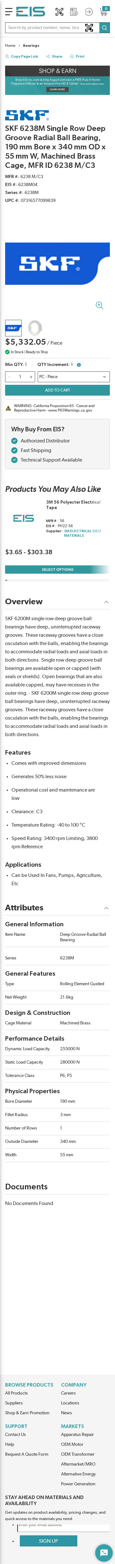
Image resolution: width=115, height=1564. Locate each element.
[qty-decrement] (9, 377)
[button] (57, 27)
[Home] (30, 11)
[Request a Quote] (74, 12)
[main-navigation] (8, 11)
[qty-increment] (31, 377)
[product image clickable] (13, 328)
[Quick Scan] (59, 12)
